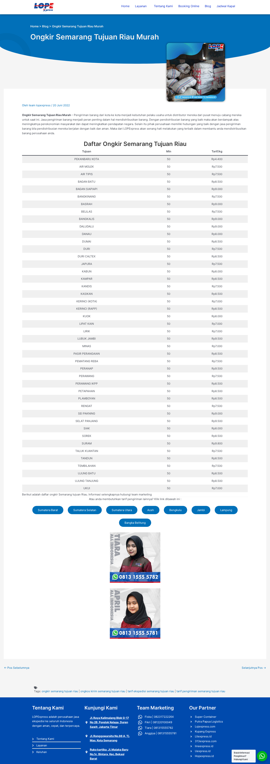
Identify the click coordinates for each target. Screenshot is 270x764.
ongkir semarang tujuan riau (60, 691)
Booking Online (188, 6)
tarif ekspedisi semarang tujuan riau (151, 691)
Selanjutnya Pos (254, 667)
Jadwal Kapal (226, 6)
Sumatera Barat (48, 510)
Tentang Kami (163, 6)
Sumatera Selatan (84, 510)
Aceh (150, 510)
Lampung (226, 510)
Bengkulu (175, 510)
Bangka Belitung (135, 522)
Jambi (201, 510)
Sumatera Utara (122, 510)
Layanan (141, 6)
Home (125, 6)
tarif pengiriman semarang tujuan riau (201, 691)
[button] (141, 6)
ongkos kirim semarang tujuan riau (102, 691)
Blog (208, 6)
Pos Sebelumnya (16, 667)
